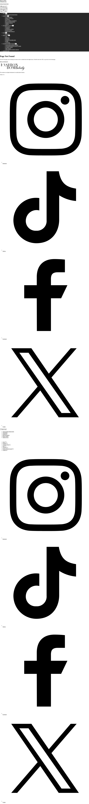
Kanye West (8, 30)
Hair (4, 32)
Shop (4, 13)
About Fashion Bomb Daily (8, 431)
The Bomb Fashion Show (12, 49)
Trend (7, 24)
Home (6, 41)
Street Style (9, 23)
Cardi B (7, 28)
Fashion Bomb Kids (10, 40)
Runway (7, 19)
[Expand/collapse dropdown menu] (6, 13)
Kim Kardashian (10, 31)
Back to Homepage (4, 61)
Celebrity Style (7, 25)
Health (7, 39)
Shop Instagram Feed (11, 14)
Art (6, 36)
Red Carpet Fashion (11, 20)
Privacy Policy (6, 436)
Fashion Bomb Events (9, 43)
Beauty (7, 34)
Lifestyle (5, 35)
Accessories (8, 17)
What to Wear (9, 18)
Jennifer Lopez (9, 29)
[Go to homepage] (13, 70)
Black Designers (10, 22)
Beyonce (7, 26)
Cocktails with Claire (11, 45)
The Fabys (8, 48)
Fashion (5, 16)
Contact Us (6, 50)
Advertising (5, 432)
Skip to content (3, 0)
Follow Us (4, 6)
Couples (7, 42)
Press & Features (6, 435)
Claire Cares (9, 47)
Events (7, 37)
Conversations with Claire (13, 46)
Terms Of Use (5, 437)
